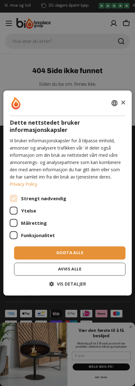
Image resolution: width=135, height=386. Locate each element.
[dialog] (67, 192)
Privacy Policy (23, 184)
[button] (67, 284)
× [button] (123, 102)
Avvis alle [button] (69, 269)
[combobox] (114, 103)
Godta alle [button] (69, 253)
